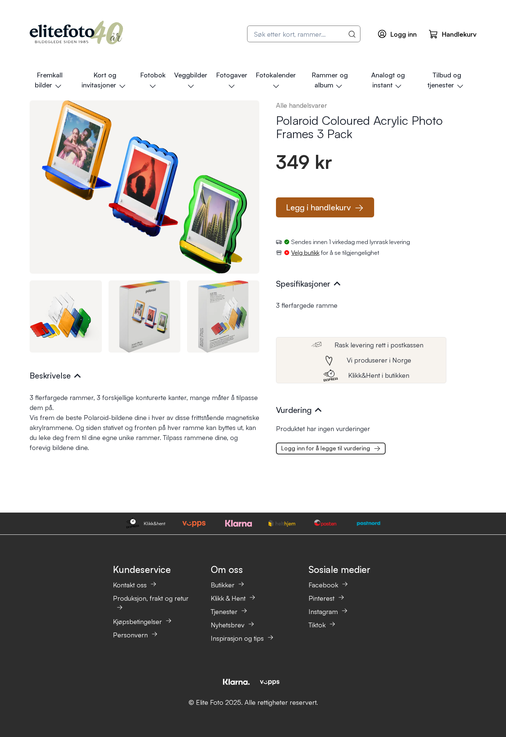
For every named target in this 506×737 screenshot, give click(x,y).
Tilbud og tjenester (444, 80)
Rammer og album (330, 80)
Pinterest (321, 598)
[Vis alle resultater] (352, 34)
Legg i (318, 207)
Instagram (323, 611)
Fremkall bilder (48, 80)
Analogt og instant (388, 80)
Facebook (323, 585)
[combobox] (303, 34)
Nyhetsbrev (227, 625)
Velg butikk (305, 252)
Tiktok (317, 625)
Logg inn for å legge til (325, 448)
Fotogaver (231, 75)
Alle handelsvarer (301, 105)
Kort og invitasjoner (98, 80)
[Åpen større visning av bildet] (144, 187)
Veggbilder (190, 75)
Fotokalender (276, 75)
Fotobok (153, 75)
